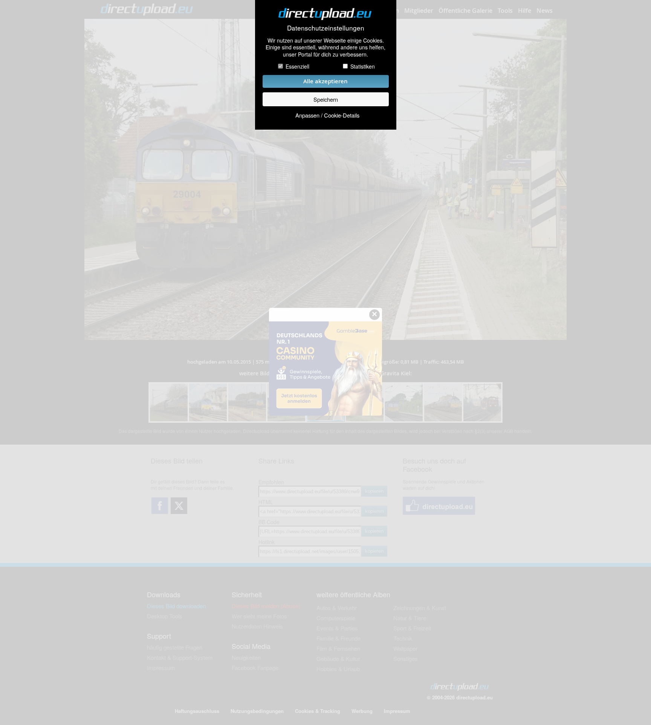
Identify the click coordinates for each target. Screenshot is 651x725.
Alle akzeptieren (325, 81)
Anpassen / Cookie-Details (327, 115)
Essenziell (297, 66)
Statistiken (362, 66)
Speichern (325, 99)
